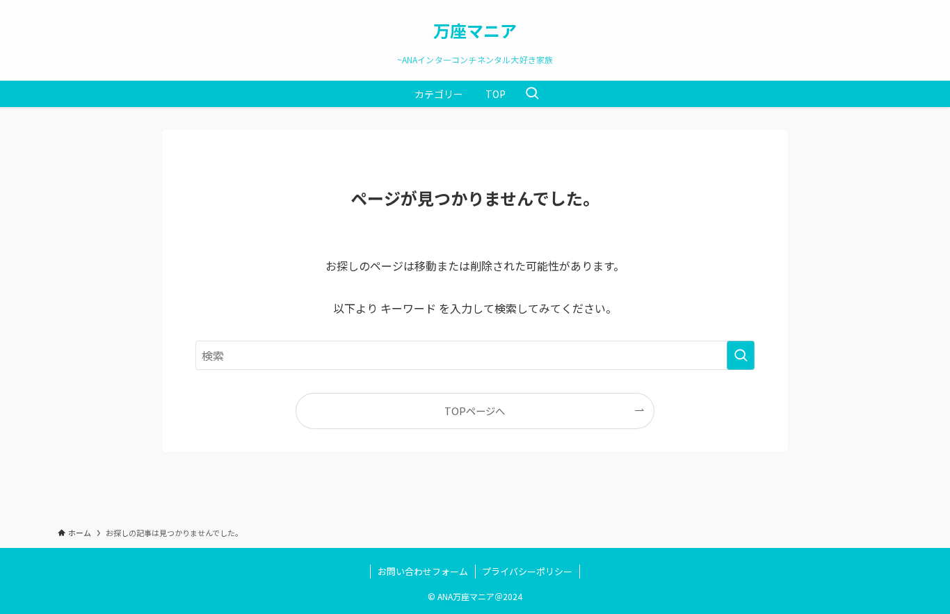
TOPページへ (474, 410)
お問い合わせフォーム (423, 571)
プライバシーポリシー (527, 571)
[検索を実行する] (741, 355)
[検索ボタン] (532, 94)
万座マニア (475, 30)
